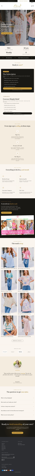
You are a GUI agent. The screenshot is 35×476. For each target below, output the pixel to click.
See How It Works (18, 33)
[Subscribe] (13, 457)
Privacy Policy (4, 447)
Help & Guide (20, 443)
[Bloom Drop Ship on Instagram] (2, 459)
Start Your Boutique (6, 33)
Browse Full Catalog (17, 340)
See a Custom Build (6, 212)
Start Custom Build (17, 113)
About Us (3, 444)
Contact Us (3, 443)
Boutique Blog (3, 448)
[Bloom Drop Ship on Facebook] (3, 459)
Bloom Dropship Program (21, 444)
